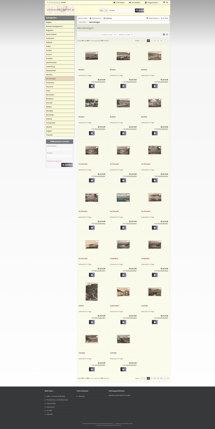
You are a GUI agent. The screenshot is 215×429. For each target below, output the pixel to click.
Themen (49, 135)
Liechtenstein (51, 62)
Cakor (81, 305)
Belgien (49, 22)
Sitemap (81, 396)
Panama (49, 87)
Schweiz (49, 103)
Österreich (50, 83)
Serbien (49, 107)
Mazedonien (51, 70)
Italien (48, 46)
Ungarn (49, 131)
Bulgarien (49, 30)
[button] (103, 10)
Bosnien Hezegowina (54, 26)
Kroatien (49, 58)
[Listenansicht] (167, 34)
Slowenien (50, 115)
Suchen (139, 10)
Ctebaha (114, 258)
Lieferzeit (50, 414)
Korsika (49, 50)
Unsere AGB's (51, 403)
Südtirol (49, 119)
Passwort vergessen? (54, 161)
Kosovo (49, 54)
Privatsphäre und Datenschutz (57, 400)
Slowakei (49, 111)
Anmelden (67, 165)
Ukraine (49, 127)
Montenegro (51, 79)
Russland (49, 99)
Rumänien (50, 95)
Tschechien (50, 123)
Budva (81, 69)
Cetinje (144, 305)
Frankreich (50, 38)
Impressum (96, 18)
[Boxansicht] (164, 34)
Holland (49, 42)
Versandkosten (100, 82)
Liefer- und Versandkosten (56, 396)
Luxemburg (50, 66)
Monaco (49, 74)
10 (161, 41)
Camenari (114, 305)
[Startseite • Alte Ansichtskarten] (61, 10)
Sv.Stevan (82, 164)
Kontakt (84, 18)
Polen (48, 91)
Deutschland (51, 34)
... (164, 41)
